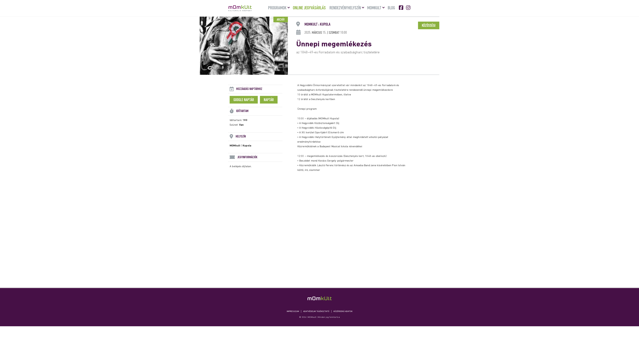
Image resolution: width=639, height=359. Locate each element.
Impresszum (293, 311)
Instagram (408, 7)
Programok (277, 8)
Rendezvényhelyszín (345, 8)
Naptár (269, 100)
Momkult (374, 8)
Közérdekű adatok (342, 311)
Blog (391, 8)
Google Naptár (243, 100)
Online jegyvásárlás (309, 8)
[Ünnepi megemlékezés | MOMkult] (320, 298)
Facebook (401, 7)
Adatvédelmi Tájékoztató (316, 311)
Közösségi (428, 26)
